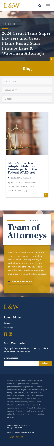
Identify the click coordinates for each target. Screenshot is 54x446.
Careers (7, 323)
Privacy (10, 437)
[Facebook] (5, 334)
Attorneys (8, 327)
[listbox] (27, 81)
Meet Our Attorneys (22, 281)
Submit (45, 363)
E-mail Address (11, 357)
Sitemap (19, 437)
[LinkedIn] (10, 334)
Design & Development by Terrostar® (21, 432)
